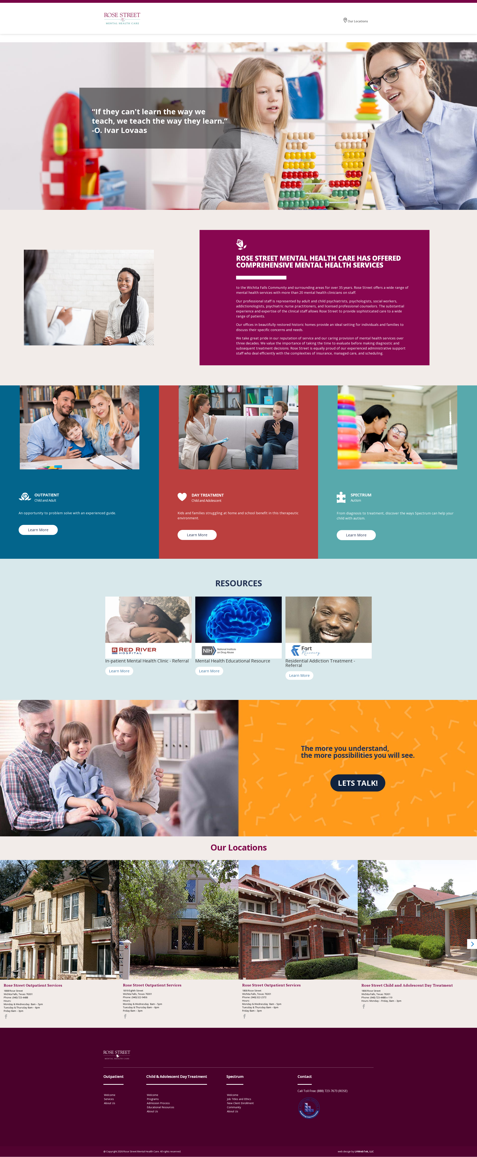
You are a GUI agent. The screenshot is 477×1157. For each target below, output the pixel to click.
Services (109, 1099)
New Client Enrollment (240, 1103)
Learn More (38, 529)
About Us (109, 1103)
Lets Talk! (358, 783)
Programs (153, 1099)
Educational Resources (160, 1107)
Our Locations (358, 21)
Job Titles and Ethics (239, 1099)
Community (234, 1107)
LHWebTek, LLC (364, 1151)
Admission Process (158, 1103)
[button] (5, 944)
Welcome (109, 1095)
